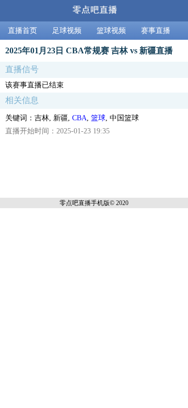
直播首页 (22, 31)
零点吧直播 (75, 203)
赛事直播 (155, 31)
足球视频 (66, 31)
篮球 (98, 118)
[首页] (94, 10)
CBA (79, 118)
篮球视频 (111, 31)
